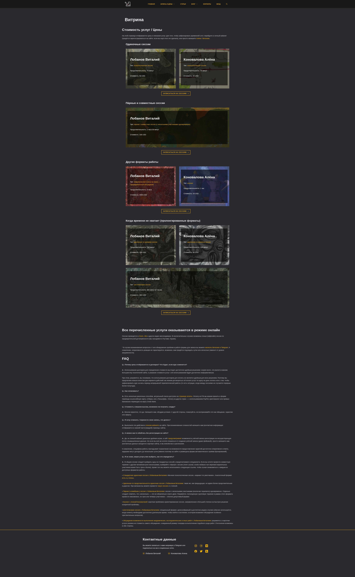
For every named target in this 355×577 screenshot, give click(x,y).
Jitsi (145, 336)
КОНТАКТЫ (207, 4)
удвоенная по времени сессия (145, 242)
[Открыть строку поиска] (226, 4)
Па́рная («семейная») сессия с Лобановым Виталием (143, 491)
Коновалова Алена (179, 553)
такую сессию (163, 486)
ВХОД (218, 4)
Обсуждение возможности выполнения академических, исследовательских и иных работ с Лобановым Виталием (167, 521)
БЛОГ (193, 4)
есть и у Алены (128, 478)
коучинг (190, 183)
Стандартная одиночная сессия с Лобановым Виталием (145, 475)
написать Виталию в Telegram (216, 347)
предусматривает (175, 438)
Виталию (206, 38)
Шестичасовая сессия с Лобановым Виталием (141, 510)
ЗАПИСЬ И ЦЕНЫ (166, 4)
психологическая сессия (143, 65)
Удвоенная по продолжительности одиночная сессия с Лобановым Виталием (153, 483)
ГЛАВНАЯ (151, 4)
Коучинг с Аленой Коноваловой (135, 502)
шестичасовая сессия (142, 285)
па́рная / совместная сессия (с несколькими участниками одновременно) (162, 124)
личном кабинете (152, 425)
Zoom (141, 336)
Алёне (198, 38)
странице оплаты (185, 396)
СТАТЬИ (183, 4)
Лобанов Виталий (153, 553)
